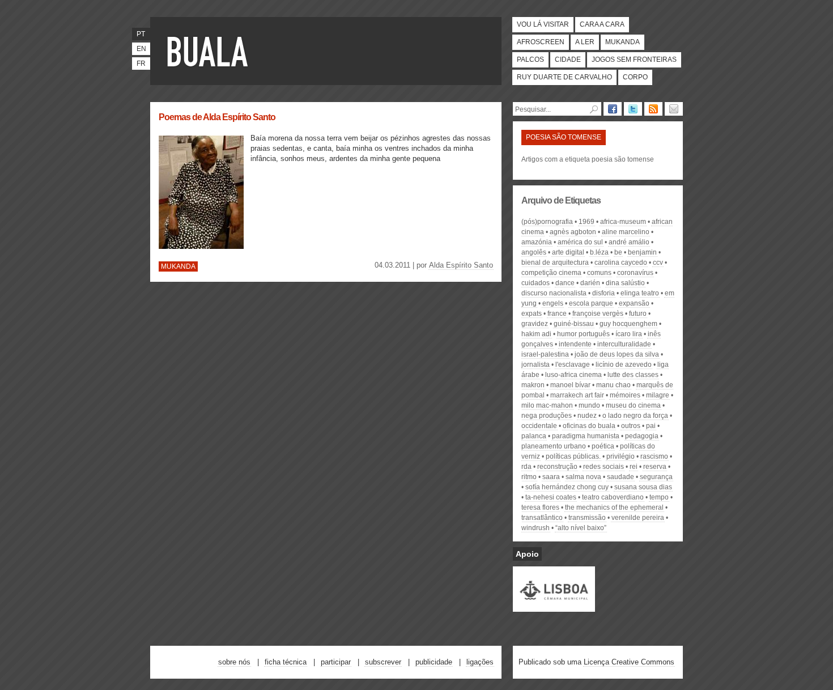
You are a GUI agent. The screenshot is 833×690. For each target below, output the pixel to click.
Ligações (480, 662)
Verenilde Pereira (637, 518)
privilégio (620, 456)
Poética (603, 446)
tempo (659, 497)
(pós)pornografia (547, 222)
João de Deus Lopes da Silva (617, 354)
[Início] (210, 51)
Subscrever (383, 662)
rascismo (654, 456)
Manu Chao (613, 385)
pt (141, 34)
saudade (620, 477)
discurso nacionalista (553, 293)
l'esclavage (572, 365)
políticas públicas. (573, 456)
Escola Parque (591, 303)
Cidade (568, 60)
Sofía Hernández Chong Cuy (567, 487)
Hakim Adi (536, 334)
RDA (526, 467)
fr (141, 63)
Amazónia (536, 242)
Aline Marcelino (625, 232)
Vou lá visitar (543, 24)
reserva (654, 467)
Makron (533, 385)
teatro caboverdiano (613, 497)
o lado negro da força (635, 416)
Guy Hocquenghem (628, 324)
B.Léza (599, 252)
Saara (551, 477)
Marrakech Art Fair (577, 395)
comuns (599, 273)
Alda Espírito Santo (461, 265)
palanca (533, 436)
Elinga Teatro (639, 293)
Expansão (634, 303)
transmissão (587, 518)
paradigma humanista (585, 436)
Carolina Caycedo (620, 262)
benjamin (642, 252)
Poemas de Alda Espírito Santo (217, 117)
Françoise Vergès (597, 314)
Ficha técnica (286, 662)
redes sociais (603, 467)
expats (531, 314)
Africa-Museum (623, 222)
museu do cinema (633, 405)
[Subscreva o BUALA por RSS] (653, 109)
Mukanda (622, 42)
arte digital (568, 252)
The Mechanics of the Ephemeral (614, 507)
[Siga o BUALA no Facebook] (613, 109)
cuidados (535, 283)
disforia (603, 293)
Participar (336, 662)
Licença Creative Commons (629, 662)
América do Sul (580, 242)
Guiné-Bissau (574, 324)
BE (618, 252)
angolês (533, 252)
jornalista (535, 365)
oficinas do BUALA (589, 426)
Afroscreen (540, 42)
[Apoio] (554, 607)
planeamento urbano (553, 446)
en (141, 49)
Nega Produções (546, 416)
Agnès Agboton (573, 232)
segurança (656, 477)
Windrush (535, 528)
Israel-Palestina (545, 354)
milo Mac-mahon (547, 405)
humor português (583, 334)
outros (630, 426)
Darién (590, 283)
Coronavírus (635, 273)
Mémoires (625, 395)
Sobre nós (234, 662)
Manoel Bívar (570, 385)
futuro (638, 314)
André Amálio (629, 242)
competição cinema (551, 273)
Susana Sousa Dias (643, 487)
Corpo (635, 77)
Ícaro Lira (628, 334)
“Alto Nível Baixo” (580, 528)
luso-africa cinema (573, 375)
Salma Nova (583, 477)
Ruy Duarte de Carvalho (564, 77)
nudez (587, 416)
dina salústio (625, 283)
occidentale (539, 426)
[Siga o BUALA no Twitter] (633, 109)
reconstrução (557, 467)
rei (634, 467)
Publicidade (433, 662)
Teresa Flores (540, 507)
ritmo (529, 477)
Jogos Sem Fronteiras (634, 60)
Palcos (530, 60)
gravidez (534, 324)
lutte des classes (632, 375)
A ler (584, 42)
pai (651, 426)
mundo (589, 405)
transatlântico (542, 518)
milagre (657, 395)
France (557, 314)
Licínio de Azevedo (624, 365)
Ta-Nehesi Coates (550, 497)
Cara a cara (602, 24)
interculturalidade (624, 344)
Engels (552, 303)
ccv (658, 262)
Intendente (575, 344)
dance (565, 283)
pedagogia (641, 436)
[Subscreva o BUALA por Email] (674, 109)
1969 (586, 222)
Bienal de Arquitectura (555, 262)
